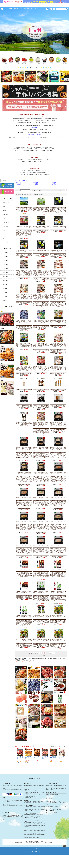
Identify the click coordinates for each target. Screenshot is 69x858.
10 (45, 653)
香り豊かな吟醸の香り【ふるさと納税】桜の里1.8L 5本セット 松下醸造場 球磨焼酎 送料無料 (24, 423)
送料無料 (39, 190)
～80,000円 (36, 184)
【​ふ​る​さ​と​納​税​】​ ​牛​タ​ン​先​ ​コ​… (20, 757)
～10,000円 (18, 182)
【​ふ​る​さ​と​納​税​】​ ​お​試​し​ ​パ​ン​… (28, 757)
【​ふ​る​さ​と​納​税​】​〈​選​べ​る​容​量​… (61, 757)
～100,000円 (18, 185)
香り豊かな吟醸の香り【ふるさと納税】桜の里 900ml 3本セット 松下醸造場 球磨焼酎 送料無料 (41, 389)
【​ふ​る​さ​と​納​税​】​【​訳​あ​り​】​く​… (36, 757)
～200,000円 (53, 185)
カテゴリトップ (17, 180)
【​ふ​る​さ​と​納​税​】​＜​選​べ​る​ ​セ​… (53, 757)
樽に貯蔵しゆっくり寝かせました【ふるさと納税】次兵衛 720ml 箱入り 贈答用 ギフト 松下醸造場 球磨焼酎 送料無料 (58, 405)
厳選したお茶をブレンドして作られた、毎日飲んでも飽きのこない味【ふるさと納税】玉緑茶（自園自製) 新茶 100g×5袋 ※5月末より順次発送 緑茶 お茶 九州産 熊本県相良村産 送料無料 (24, 346)
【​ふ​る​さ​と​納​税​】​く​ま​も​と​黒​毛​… (45, 757)
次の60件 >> (51, 653)
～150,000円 (36, 185)
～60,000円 (53, 183)
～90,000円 (53, 184)
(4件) (26, 213)
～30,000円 (53, 182)
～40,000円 (18, 183)
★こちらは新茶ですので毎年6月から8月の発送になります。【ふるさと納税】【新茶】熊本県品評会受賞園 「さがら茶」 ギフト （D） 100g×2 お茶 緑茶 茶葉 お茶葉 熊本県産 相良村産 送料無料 (41, 253)
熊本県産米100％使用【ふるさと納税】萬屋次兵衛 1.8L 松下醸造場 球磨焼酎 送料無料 (24, 389)
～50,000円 (36, 183)
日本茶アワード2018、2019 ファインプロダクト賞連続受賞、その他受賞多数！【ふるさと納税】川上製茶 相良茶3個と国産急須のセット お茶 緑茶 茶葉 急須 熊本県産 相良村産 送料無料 (41, 229)
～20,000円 (36, 182)
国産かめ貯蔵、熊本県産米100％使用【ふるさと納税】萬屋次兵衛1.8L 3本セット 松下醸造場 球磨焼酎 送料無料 (58, 389)
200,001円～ (18, 187)
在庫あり (34, 190)
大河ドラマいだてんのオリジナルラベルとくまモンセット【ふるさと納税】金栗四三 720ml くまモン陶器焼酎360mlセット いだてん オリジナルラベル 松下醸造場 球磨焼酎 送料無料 (41, 406)
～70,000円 (18, 184)
